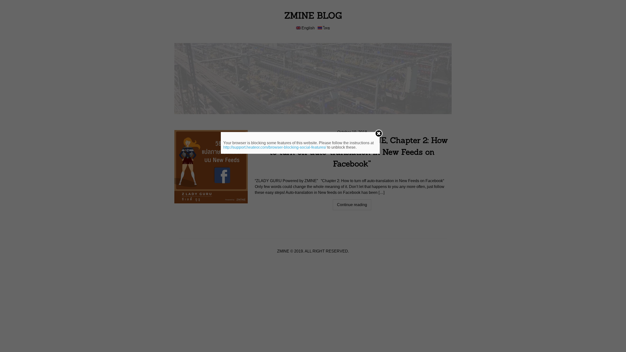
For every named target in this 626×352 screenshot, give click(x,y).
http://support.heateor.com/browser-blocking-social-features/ (274, 147)
